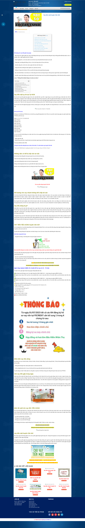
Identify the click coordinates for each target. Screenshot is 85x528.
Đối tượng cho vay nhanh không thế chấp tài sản (42, 40)
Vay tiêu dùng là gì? (37, 42)
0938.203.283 (19, 503)
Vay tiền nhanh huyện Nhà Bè (64, 486)
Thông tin (31, 8)
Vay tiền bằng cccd (32, 503)
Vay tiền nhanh (31, 502)
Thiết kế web (22, 148)
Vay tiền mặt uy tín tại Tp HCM (39, 37)
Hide (46, 35)
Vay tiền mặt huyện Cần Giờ (39, 49)
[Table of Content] (28, 81)
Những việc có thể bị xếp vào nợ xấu (40, 39)
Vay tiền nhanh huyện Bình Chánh (35, 492)
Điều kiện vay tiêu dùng (38, 45)
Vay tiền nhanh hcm (64, 478)
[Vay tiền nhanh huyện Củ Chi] (49, 484)
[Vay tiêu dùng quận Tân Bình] (49, 468)
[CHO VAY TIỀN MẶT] (20, 2)
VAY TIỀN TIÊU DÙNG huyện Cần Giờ (41, 43)
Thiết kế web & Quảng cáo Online (42, 519)
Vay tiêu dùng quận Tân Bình (49, 471)
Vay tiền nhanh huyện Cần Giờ (21, 486)
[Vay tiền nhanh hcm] (64, 472)
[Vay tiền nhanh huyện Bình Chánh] (35, 486)
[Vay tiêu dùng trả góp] (21, 473)
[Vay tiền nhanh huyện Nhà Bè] (64, 484)
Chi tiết (21, 481)
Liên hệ (36, 8)
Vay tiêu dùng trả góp (21, 480)
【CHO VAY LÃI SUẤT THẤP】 (36, 460)
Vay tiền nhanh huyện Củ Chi (49, 486)
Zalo (62, 514)
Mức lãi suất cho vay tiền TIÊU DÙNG (41, 48)
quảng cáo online (29, 148)
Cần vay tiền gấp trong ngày (39, 46)
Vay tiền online (31, 501)
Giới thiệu (22, 8)
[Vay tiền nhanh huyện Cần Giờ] (21, 484)
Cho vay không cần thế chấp (34, 507)
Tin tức (26, 8)
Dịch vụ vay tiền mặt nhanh (35, 478)
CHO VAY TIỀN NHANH (24, 11)
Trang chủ (16, 8)
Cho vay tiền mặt (32, 506)
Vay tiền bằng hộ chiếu (33, 504)
